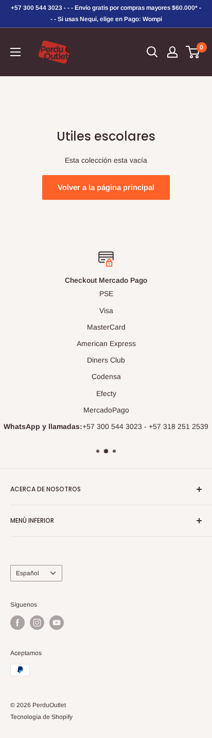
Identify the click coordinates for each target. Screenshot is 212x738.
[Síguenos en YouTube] (56, 622)
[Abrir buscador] (152, 52)
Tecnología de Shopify (41, 716)
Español (27, 573)
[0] (193, 52)
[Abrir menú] (15, 52)
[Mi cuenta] (172, 52)
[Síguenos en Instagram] (37, 622)
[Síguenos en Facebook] (17, 622)
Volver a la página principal (106, 187)
